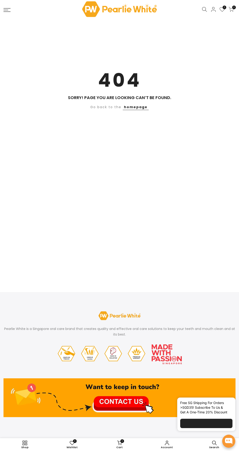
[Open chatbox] (228, 441)
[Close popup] (228, 403)
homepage (136, 107)
